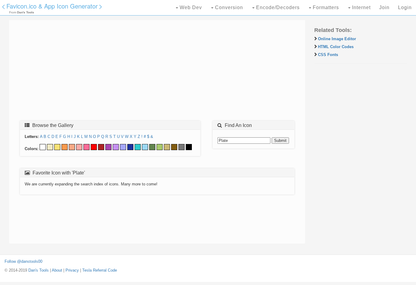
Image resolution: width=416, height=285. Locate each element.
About (57, 270)
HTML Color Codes (336, 46)
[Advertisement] (157, 72)
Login (405, 7)
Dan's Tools (38, 270)
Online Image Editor (337, 39)
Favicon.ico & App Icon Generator (52, 6)
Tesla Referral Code (99, 270)
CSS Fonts (328, 54)
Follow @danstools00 (23, 261)
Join (384, 7)
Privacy (72, 270)
